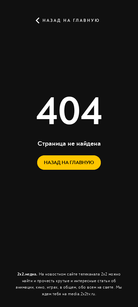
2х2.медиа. (27, 274)
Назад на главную (70, 20)
